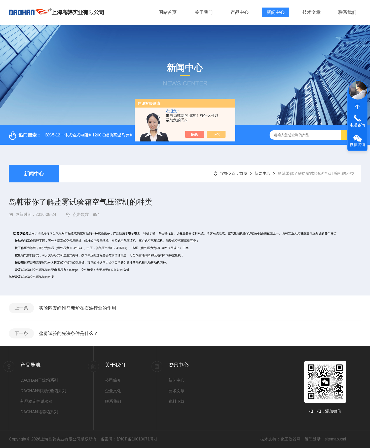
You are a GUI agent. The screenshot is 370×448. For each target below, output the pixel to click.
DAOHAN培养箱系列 (39, 412)
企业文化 (113, 391)
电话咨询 (357, 125)
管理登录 (313, 439)
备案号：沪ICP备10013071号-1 (129, 439)
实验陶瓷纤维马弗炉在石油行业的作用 (77, 308)
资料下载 (176, 401)
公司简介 (113, 380)
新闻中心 (276, 12)
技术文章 (312, 12)
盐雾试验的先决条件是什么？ (68, 333)
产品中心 (240, 12)
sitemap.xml (335, 439)
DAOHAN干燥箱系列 (39, 380)
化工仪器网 (290, 439)
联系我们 (347, 12)
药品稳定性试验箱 (36, 401)
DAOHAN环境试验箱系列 (43, 391)
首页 (243, 173)
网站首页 (168, 12)
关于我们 (204, 12)
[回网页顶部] (357, 107)
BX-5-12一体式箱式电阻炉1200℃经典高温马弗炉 (89, 135)
